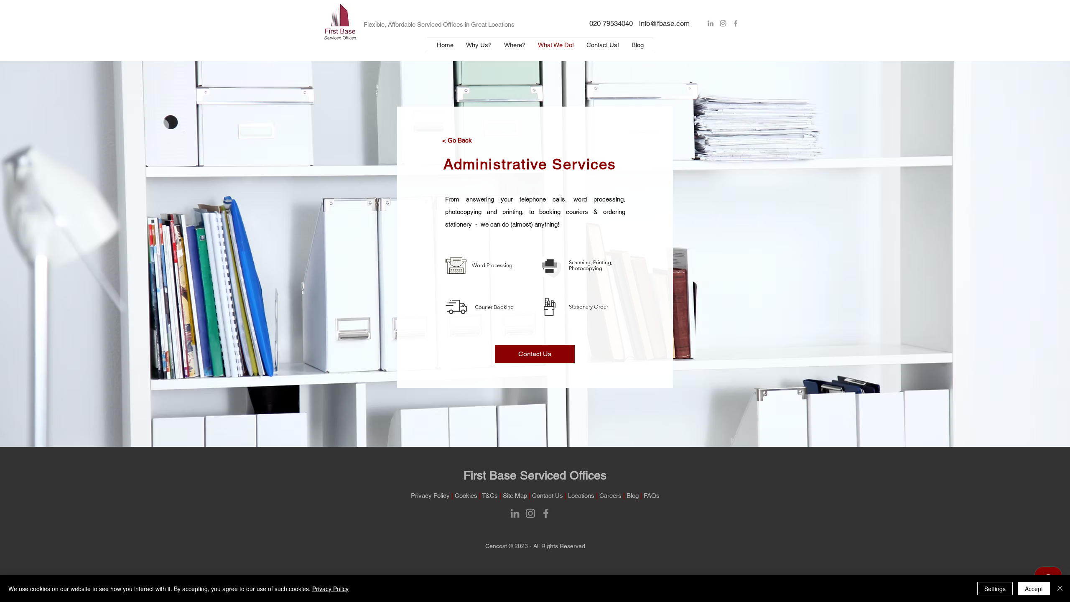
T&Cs (490, 495)
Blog (633, 495)
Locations (581, 495)
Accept (1034, 588)
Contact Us (547, 495)
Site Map (515, 495)
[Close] (1060, 588)
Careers (610, 495)
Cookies (466, 495)
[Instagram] (530, 513)
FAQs (652, 495)
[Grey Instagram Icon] (723, 23)
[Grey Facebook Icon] (735, 23)
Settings (995, 588)
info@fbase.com (664, 23)
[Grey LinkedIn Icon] (710, 23)
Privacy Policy (430, 495)
